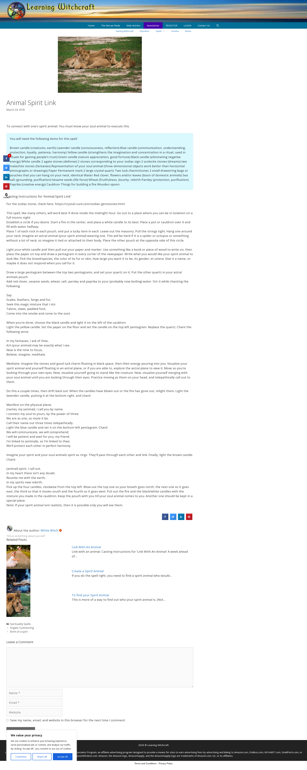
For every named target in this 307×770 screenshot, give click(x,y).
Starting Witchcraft (124, 31)
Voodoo (175, 31)
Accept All (63, 756)
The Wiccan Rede (110, 25)
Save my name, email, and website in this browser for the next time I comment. (68, 720)
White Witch (50, 530)
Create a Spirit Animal (88, 571)
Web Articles (133, 25)
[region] (41, 747)
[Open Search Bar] (217, 25)
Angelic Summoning (22, 628)
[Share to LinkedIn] (181, 519)
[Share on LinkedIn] (6, 179)
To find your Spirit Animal (90, 595)
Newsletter (153, 25)
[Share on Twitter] (173, 519)
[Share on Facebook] (165, 519)
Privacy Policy (166, 763)
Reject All (42, 756)
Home (91, 25)
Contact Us (204, 25)
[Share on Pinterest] (189, 519)
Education (144, 31)
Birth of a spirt (19, 631)
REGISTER (171, 25)
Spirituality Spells (20, 624)
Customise (21, 756)
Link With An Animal (86, 547)
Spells (159, 31)
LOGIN (187, 25)
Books (188, 31)
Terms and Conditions (145, 763)
